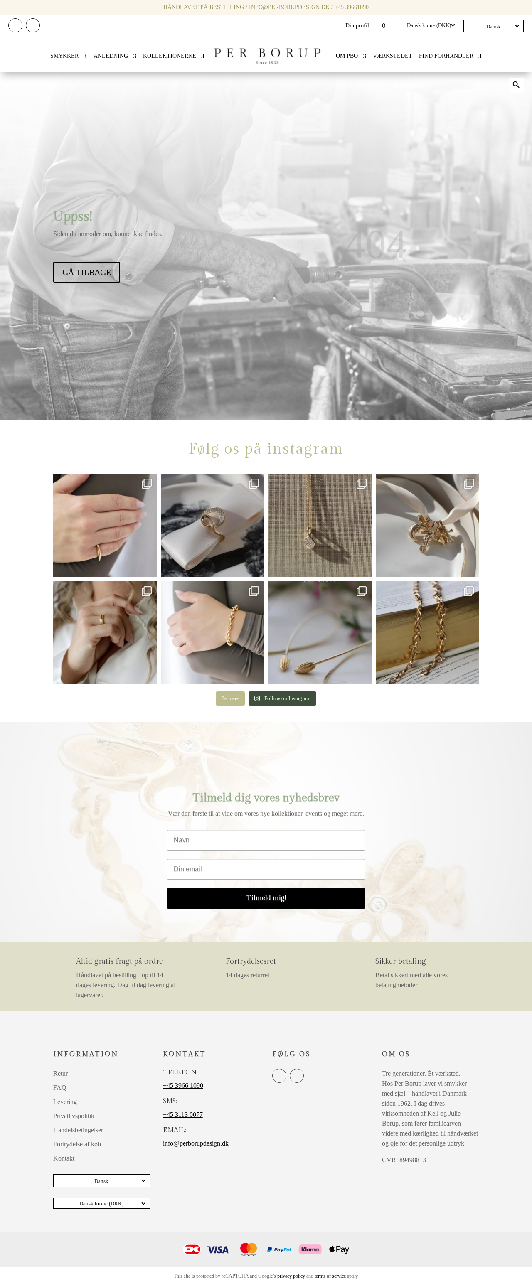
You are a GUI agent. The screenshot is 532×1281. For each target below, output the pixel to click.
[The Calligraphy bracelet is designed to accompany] (427, 633)
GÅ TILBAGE (86, 272)
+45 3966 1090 (183, 1085)
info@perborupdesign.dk (289, 7)
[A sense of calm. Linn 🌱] (320, 633)
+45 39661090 (352, 7)
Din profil (357, 26)
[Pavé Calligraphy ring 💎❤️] (212, 525)
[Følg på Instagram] (33, 25)
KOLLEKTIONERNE (169, 56)
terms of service (330, 1276)
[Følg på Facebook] (15, 25)
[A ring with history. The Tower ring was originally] (105, 525)
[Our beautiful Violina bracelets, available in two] (212, 633)
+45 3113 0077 (183, 1114)
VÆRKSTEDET (392, 56)
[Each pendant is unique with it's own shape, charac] (427, 525)
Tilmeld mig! (266, 896)
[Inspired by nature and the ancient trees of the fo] (105, 633)
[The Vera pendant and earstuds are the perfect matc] (320, 525)
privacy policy (291, 1276)
